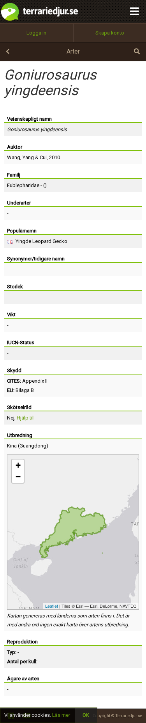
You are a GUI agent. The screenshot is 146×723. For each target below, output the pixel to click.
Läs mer (61, 715)
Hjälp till (26, 418)
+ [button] (18, 465)
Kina (12, 446)
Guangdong (32, 446)
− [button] (18, 477)
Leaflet (51, 606)
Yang (28, 157)
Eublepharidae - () (27, 185)
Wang (13, 157)
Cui (43, 157)
